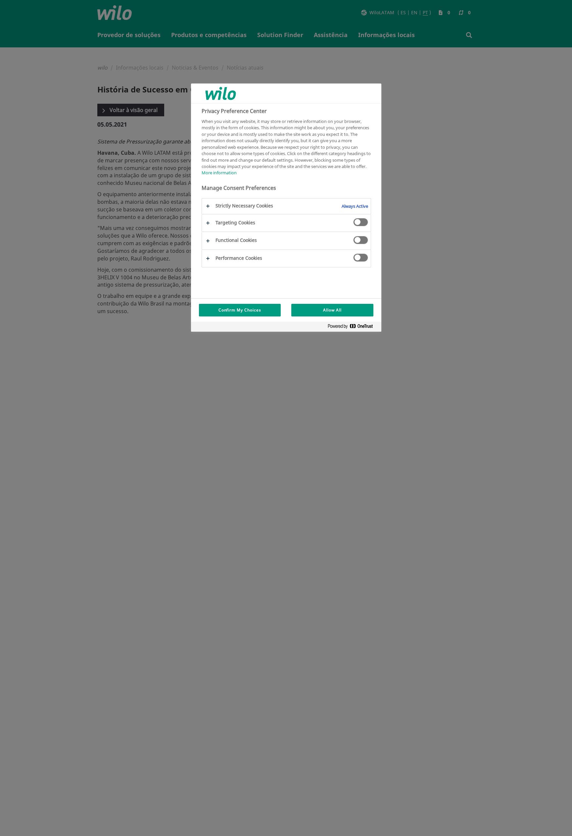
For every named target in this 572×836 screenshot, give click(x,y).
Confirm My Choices (239, 310)
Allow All (332, 310)
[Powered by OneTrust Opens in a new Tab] (353, 327)
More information (219, 173)
